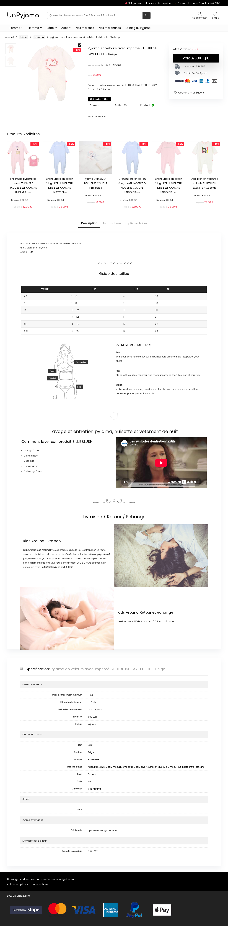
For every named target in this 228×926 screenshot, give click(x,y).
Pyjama (39, 37)
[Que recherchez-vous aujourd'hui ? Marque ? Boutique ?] (146, 15)
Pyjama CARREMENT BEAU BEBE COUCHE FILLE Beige (96, 183)
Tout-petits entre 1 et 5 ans (190, 766)
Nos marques (85, 28)
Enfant (202, 3)
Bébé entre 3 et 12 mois (106, 766)
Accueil (9, 37)
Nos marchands (110, 28)
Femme (182, 3)
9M (89, 781)
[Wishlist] (215, 14)
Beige (91, 752)
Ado (210, 3)
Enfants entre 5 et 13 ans (132, 766)
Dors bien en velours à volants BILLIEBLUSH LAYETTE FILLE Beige (204, 183)
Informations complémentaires (125, 223)
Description (89, 223)
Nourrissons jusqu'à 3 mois (160, 766)
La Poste (92, 702)
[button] (79, 45)
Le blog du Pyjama (138, 28)
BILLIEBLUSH (82, 441)
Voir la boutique (196, 58)
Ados (64, 28)
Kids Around (33, 540)
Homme (192, 3)
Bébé (217, 3)
